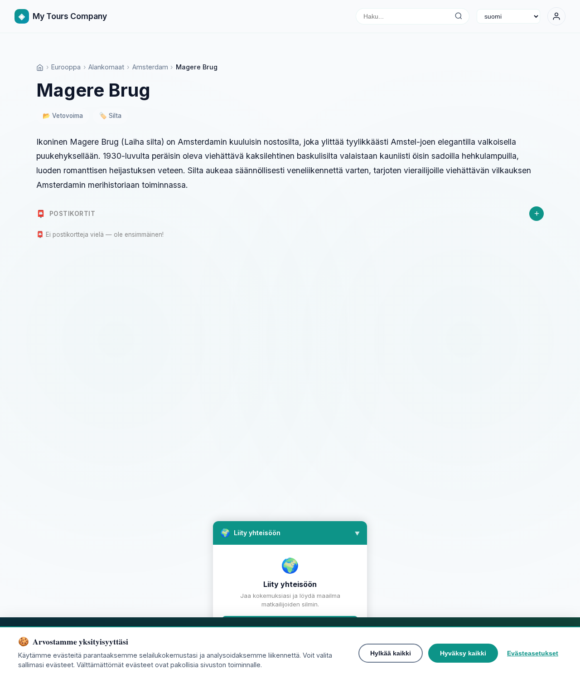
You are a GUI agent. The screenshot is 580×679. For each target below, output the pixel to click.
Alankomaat (106, 67)
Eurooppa (66, 67)
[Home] (40, 67)
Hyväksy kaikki (463, 653)
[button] (290, 533)
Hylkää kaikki (390, 653)
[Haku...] (458, 16)
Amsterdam (150, 67)
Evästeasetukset (532, 653)
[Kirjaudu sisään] (556, 16)
